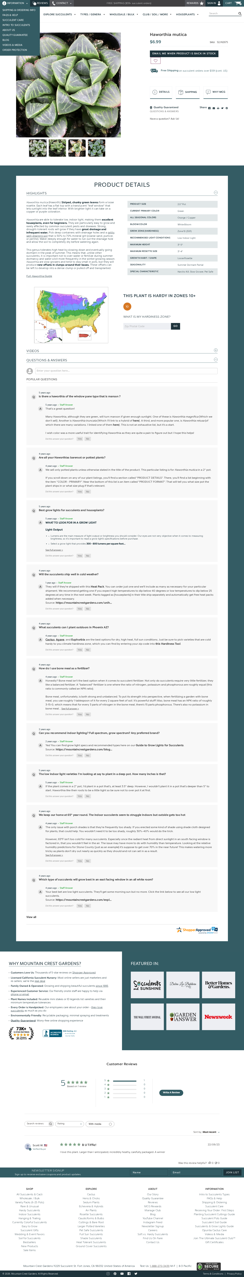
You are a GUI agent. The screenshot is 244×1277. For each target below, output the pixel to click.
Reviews (42, 3)
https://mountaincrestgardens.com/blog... (84, 749)
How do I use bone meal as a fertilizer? (64, 668)
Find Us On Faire (153, 1238)
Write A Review (171, 1093)
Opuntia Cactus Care (214, 1230)
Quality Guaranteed (23, 1021)
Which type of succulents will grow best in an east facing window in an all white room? (96, 879)
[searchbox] (36, 1123)
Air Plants (91, 1210)
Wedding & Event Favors (29, 1234)
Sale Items (29, 1250)
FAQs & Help (10, 15)
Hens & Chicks (91, 1198)
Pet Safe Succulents (91, 1230)
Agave (60, 639)
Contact (62, 3)
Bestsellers (29, 1242)
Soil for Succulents (30, 1238)
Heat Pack (97, 586)
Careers (152, 1230)
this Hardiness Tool (168, 644)
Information (15, 3)
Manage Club (153, 1210)
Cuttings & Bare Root (91, 1222)
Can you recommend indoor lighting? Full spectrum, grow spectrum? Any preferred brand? (99, 733)
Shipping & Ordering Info (19, 10)
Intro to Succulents (16, 25)
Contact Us (152, 1242)
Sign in (212, 3)
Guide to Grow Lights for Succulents (160, 745)
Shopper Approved (84, 972)
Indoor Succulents (30, 1214)
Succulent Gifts (30, 1230)
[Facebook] (209, 108)
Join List (232, 1172)
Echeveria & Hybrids (91, 1206)
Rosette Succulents (91, 1214)
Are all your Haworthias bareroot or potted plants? (72, 457)
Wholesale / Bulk (30, 1198)
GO (175, 326)
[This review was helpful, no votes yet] (210, 1163)
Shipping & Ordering (214, 1202)
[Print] (218, 108)
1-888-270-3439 (159, 1266)
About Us (8, 30)
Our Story (153, 1194)
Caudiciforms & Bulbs (91, 1218)
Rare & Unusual (29, 1206)
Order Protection (14, 50)
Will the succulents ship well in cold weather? (69, 574)
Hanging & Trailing (30, 1218)
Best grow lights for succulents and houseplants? (71, 510)
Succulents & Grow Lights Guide (214, 1226)
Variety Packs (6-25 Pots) (29, 1202)
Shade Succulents (91, 1238)
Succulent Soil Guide (214, 1222)
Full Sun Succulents (91, 1234)
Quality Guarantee (15, 35)
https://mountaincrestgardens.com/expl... (84, 900)
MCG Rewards (152, 1206)
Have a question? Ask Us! (164, 118)
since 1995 (102, 985)
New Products (29, 1246)
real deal (40, 981)
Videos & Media (12, 45)
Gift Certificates (214, 1242)
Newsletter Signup (153, 1226)
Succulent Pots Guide (214, 1218)
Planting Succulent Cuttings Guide (214, 1214)
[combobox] (69, 1124)
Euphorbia (78, 639)
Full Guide (39, 276)
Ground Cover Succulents (91, 1246)
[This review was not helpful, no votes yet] (216, 1163)
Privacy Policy (234, 1274)
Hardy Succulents (29, 1210)
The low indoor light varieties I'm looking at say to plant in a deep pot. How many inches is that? (102, 774)
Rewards (193, 3)
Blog (5, 40)
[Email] (214, 108)
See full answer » (54, 550)
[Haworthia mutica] (68, 85)
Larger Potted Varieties (91, 1226)
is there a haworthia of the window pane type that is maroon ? (80, 396)
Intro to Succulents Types (214, 1194)
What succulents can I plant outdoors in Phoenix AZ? (74, 627)
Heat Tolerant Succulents (91, 1242)
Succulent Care (13, 20)
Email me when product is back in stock (184, 54)
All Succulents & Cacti (29, 1194)
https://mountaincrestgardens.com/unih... (84, 603)
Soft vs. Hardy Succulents (153, 1234)
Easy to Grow (30, 1226)
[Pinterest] (227, 108)
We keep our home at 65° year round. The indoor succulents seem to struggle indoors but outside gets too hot (112, 815)
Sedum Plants (91, 1202)
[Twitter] (222, 108)
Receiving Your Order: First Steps (214, 1210)
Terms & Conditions (213, 1274)
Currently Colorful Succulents (29, 1222)
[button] (80, 439)
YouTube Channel (153, 1218)
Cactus (50, 639)
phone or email (20, 994)
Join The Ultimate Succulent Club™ (214, 1238)
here (136, 421)
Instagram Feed (152, 1222)
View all (31, 917)
